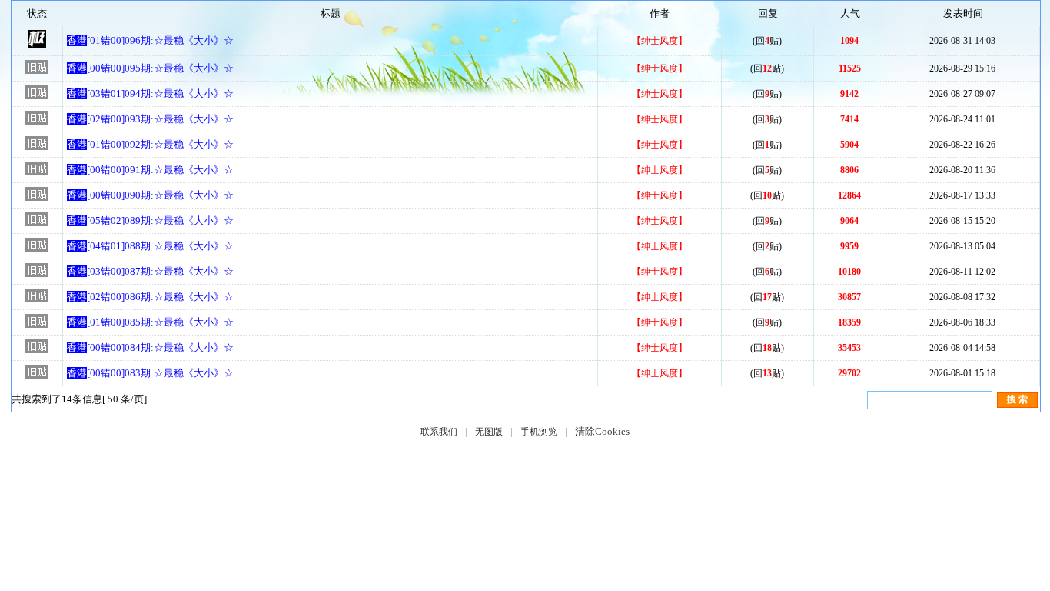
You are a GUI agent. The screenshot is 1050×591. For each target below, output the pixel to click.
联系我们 (438, 431)
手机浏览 (538, 431)
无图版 (489, 431)
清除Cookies (602, 431)
